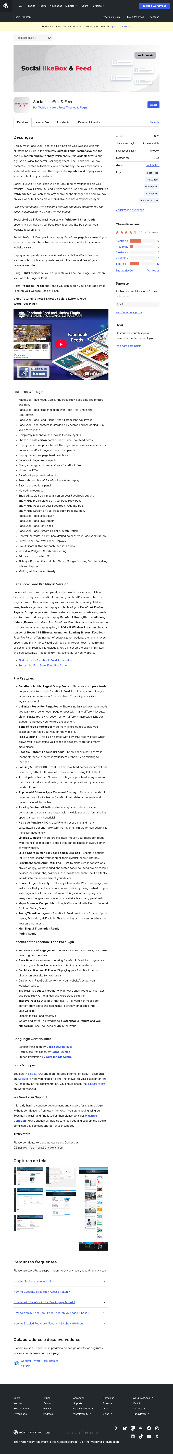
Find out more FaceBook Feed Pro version (45, 660)
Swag (107, 1413)
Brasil (49, 1432)
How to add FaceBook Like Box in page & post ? (44, 1302)
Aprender (78, 1397)
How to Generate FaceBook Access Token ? (42, 1291)
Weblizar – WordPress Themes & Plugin (62, 107)
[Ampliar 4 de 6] (71, 1171)
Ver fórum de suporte (129, 312)
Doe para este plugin (128, 346)
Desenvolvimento (89, 122)
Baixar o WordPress (154, 5)
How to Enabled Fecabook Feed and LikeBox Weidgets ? (50, 1323)
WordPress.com (143, 1397)
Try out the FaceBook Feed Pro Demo (43, 665)
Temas (47, 1403)
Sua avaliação (124, 270)
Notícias (18, 1403)
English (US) (152, 165)
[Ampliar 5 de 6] (71, 1194)
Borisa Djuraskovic (59, 1046)
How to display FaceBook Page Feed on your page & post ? (51, 1313)
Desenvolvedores (83, 1408)
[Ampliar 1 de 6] (39, 1171)
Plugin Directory (22, 16)
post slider (152, 173)
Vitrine (47, 1397)
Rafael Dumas (61, 1051)
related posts (151, 193)
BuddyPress (141, 1413)
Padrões (48, 1413)
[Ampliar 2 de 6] (39, 1192)
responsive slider (149, 200)
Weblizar (23, 1078)
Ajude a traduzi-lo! (121, 26)
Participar (108, 1397)
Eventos (107, 1403)
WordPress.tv (82, 1413)
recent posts (151, 186)
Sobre (17, 1397)
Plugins (47, 1408)
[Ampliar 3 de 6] (39, 1219)
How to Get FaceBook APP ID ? (34, 1281)
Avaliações (42, 122)
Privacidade (20, 1413)
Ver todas (153, 270)
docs (33, 1073)
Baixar (153, 104)
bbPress (139, 1408)
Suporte (154, 122)
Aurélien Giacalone (59, 1057)
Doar (107, 1408)
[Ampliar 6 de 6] (104, 1171)
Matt (137, 1403)
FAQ (40, 1073)
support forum (96, 1083)
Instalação (63, 122)
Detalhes (22, 122)
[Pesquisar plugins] (49, 37)
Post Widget (152, 179)
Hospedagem (21, 1408)
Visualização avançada (130, 210)
